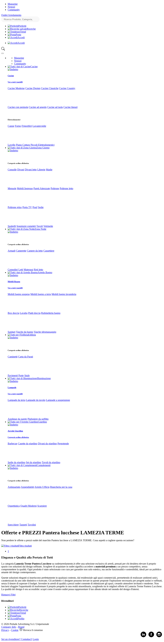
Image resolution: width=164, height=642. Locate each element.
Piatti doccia (34, 313)
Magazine (13, 4)
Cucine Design (32, 88)
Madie (49, 169)
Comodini (13, 269)
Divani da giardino (47, 443)
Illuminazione (44, 378)
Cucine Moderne (16, 88)
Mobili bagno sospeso (19, 294)
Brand (21, 627)
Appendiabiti (27, 487)
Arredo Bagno (45, 272)
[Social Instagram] (159, 636)
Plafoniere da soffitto (38, 419)
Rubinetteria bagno (50, 313)
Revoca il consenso (33, 630)
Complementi (43, 465)
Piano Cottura (23, 144)
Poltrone (55, 188)
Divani (20, 169)
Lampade (12, 387)
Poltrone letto (66, 188)
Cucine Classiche (49, 88)
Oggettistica (14, 505)
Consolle (12, 169)
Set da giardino (33, 462)
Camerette (21, 250)
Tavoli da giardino (51, 462)
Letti (20, 269)
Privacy (5, 630)
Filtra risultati (25, 545)
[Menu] (2, 53)
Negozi (11, 6)
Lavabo (24, 313)
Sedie (41, 207)
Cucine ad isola (55, 107)
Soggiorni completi (26, 226)
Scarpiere (42, 505)
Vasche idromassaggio (45, 332)
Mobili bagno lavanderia (64, 294)
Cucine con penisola (18, 107)
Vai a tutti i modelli (15, 82)
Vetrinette (48, 226)
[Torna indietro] (13, 69)
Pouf (35, 207)
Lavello (11, 144)
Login (36, 639)
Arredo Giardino (15, 431)
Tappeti (23, 524)
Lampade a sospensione (58, 400)
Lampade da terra (16, 400)
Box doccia (13, 313)
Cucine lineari (70, 107)
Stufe (27, 375)
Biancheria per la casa (61, 487)
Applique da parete (17, 419)
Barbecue (12, 443)
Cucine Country (67, 88)
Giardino (42, 421)
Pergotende (63, 443)
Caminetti (12, 356)
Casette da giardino (27, 443)
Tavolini (32, 524)
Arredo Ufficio (41, 487)
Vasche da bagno (24, 332)
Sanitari (11, 332)
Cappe (11, 126)
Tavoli (39, 226)
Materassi (28, 269)
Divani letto (31, 169)
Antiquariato (14, 487)
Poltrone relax (15, 207)
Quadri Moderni (28, 505)
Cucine (34, 66)
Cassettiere (48, 250)
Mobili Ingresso (25, 188)
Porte (21, 375)
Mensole (12, 188)
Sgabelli (12, 226)
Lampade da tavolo (35, 400)
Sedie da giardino (16, 462)
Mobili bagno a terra (40, 294)
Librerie (41, 169)
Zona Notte (40, 229)
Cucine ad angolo (38, 107)
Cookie (14, 630)
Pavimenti (13, 375)
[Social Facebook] (151, 636)
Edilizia (32, 334)
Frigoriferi (27, 126)
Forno (18, 126)
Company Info (8, 627)
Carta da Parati (25, 356)
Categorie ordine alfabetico (18, 437)
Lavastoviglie (39, 126)
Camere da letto (35, 250)
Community (14, 9)
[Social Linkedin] (143, 636)
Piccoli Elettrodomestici (42, 144)
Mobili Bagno (14, 281)
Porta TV (27, 207)
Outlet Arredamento (11, 15)
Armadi (11, 250)
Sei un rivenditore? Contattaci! (16, 639)
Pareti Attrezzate (41, 188)
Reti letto (38, 269)
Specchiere (13, 524)
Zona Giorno (42, 147)
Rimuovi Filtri (8, 594)
